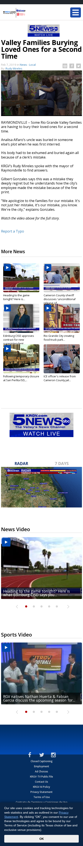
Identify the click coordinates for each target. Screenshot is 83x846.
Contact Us (41, 781)
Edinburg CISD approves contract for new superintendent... (18, 339)
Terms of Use (41, 797)
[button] (41, 92)
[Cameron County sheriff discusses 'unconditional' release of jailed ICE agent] (62, 277)
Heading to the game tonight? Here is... (16, 297)
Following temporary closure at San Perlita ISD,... (21, 378)
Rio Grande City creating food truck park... (59, 338)
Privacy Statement (41, 792)
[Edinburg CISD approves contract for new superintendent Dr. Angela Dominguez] (21, 318)
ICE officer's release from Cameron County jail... (60, 378)
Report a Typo (12, 231)
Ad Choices (41, 771)
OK (41, 838)
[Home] (28, 12)
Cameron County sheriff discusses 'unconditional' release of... (60, 299)
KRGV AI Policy (41, 787)
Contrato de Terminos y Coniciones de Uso (41, 802)
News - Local (28, 65)
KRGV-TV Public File (41, 776)
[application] (41, 93)
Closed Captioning (42, 761)
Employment (41, 766)
